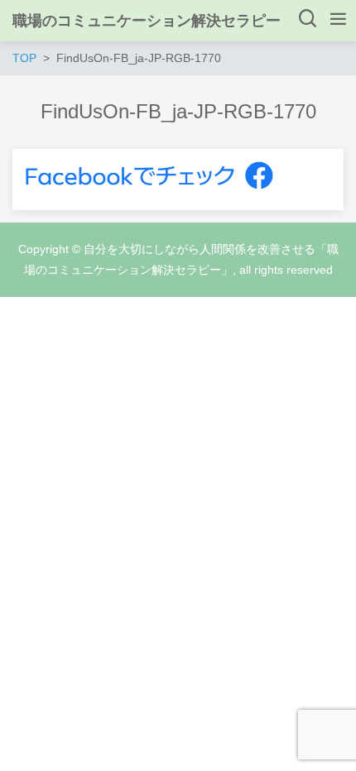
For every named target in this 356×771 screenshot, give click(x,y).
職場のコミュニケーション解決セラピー (146, 20)
